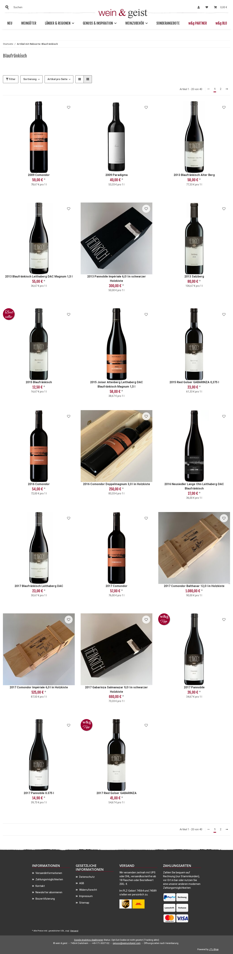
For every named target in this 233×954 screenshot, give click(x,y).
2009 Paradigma (116, 175)
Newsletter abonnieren (48, 892)
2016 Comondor (39, 484)
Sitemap (84, 902)
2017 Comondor (116, 586)
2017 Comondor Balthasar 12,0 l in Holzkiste (194, 586)
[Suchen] (8, 7)
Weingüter (28, 23)
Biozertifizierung (45, 898)
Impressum (86, 896)
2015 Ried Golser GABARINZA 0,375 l (194, 382)
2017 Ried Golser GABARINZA (116, 793)
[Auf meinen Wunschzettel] (69, 107)
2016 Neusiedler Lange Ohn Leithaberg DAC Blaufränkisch (194, 486)
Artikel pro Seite (57, 79)
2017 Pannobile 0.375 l (39, 793)
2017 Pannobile (194, 687)
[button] (199, 7)
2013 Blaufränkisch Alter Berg (194, 175)
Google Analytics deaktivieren (88, 940)
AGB (81, 883)
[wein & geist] (123, 12)
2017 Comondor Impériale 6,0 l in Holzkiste (39, 687)
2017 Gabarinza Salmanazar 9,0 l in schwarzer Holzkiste (116, 689)
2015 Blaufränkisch (39, 382)
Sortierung (30, 79)
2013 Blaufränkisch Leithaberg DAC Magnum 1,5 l (38, 276)
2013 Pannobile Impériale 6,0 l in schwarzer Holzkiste (116, 279)
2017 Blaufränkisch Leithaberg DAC (39, 586)
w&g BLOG (222, 23)
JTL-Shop (213, 949)
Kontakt (40, 885)
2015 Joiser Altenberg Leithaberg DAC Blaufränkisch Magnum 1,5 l (116, 384)
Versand (74, 931)
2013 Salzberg (194, 276)
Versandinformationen (48, 873)
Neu (9, 23)
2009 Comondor (39, 175)
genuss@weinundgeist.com (127, 943)
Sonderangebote (168, 23)
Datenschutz (87, 876)
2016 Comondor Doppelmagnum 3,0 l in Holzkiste (116, 484)
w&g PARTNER (197, 23)
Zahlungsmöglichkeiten (49, 879)
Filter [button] (11, 79)
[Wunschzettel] (207, 7)
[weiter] (227, 89)
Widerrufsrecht (88, 889)
